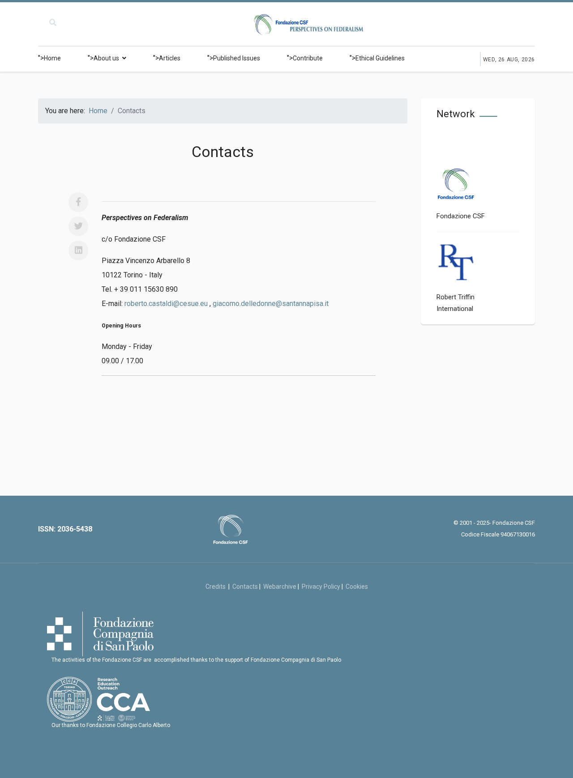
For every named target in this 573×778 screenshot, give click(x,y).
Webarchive (279, 586)
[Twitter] (78, 226)
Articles (169, 58)
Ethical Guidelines (380, 58)
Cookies (357, 586)
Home (52, 58)
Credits (216, 586)
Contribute (308, 58)
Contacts (245, 586)
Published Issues (236, 58)
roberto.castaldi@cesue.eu (166, 303)
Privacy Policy (321, 586)
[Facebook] (78, 202)
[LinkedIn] (78, 250)
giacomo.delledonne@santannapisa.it (271, 303)
